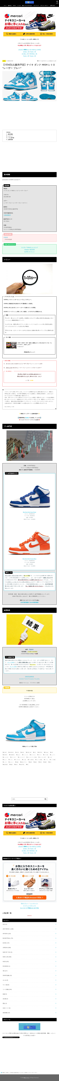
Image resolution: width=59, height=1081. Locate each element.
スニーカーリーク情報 (32, 757)
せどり (18, 754)
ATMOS (6, 237)
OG (35, 752)
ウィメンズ (25, 754)
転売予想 (22, 764)
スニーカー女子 (43, 757)
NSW (6, 961)
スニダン (23, 247)
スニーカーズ (21, 757)
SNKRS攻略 (7, 975)
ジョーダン (6, 757)
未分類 (5, 998)
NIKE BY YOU (7, 952)
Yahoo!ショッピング (32, 247)
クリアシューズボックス (29, 905)
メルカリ (31, 678)
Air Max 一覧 (25, 53)
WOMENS (12, 754)
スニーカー (14, 757)
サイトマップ (36, 5)
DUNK (4, 60)
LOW (18, 752)
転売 (16, 764)
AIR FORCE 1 (8, 929)
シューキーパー (34, 903)
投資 (41, 762)
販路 (11, 764)
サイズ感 (46, 754)
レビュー (9, 136)
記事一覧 (9, 5)
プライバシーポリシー (44, 5)
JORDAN (11, 752)
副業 (31, 762)
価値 (17, 762)
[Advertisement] (29, 115)
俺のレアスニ (24, 762)
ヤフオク (21, 678)
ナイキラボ (18, 759)
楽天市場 (32, 249)
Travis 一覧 (26, 56)
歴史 (5, 1003)
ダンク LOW (13, 666)
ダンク (5, 759)
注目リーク (6, 1008)
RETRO (40, 752)
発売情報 (6, 1012)
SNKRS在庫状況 (29, 676)
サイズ (40, 754)
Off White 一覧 (33, 53)
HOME (3, 1072)
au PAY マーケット (29, 251)
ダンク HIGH (10, 662)
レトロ (5, 762)
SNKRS (5, 754)
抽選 (45, 762)
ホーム (5, 5)
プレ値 (24, 759)
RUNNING (6, 966)
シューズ (53, 754)
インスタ (19, 5)
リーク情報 (53, 759)
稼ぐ (50, 762)
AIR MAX (7, 933)
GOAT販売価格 (25, 602)
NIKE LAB (29, 752)
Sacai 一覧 (33, 56)
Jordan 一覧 (26, 51)
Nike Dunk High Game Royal (29, 512)
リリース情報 (39, 759)
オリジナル (33, 754)
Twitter (14, 5)
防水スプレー (24, 903)
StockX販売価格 (34, 602)
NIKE (23, 752)
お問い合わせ (52, 5)
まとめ (5, 980)
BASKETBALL (8, 938)
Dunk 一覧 (33, 51)
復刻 (36, 762)
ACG (5, 924)
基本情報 (9, 134)
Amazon (26, 249)
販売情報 (5, 764)
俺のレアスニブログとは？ (27, 5)
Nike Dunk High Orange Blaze (29, 558)
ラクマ (26, 678)
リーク (46, 759)
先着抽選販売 (7, 215)
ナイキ (11, 759)
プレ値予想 (10, 137)
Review (46, 752)
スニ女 (50, 757)
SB (52, 752)
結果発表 (9, 139)
